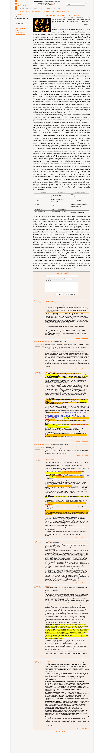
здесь (52, 4)
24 (62, 731)
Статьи (41, 8)
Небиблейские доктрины (48, 11)
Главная (21, 8)
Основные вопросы (20, 34)
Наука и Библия (19, 32)
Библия (35, 8)
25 (64, 731)
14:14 (58, 555)
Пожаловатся (85, 338)
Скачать (47, 8)
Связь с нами (56, 8)
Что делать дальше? (20, 36)
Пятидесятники (36, 11)
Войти (83, 1)
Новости (28, 8)
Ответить (78, 338)
